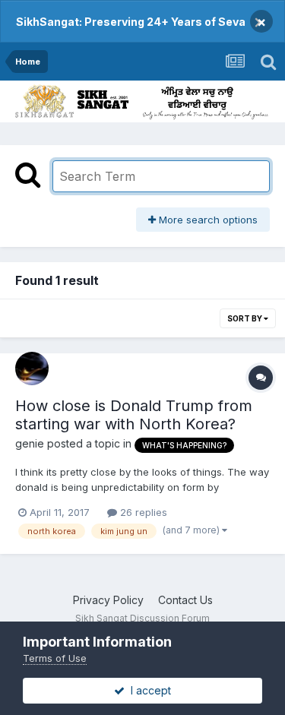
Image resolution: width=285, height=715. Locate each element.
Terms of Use (55, 658)
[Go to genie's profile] (32, 368)
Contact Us (185, 599)
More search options (207, 220)
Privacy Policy (108, 599)
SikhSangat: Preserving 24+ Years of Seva (130, 21)
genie (29, 443)
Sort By (245, 318)
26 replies (142, 512)
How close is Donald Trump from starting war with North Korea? (133, 415)
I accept (148, 690)
